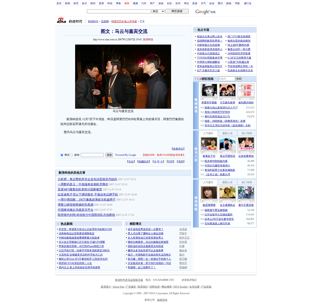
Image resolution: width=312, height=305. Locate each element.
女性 (169, 3)
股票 (101, 3)
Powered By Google (125, 154)
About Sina (118, 286)
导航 (237, 3)
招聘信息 (155, 286)
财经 (93, 3)
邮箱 (228, 3)
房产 (152, 3)
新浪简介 (106, 286)
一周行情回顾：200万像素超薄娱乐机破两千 (87, 199)
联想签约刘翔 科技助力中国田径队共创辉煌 (86, 214)
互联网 (105, 21)
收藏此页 (144, 161)
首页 (59, 3)
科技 (109, 3)
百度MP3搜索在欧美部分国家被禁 (80, 189)
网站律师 (167, 286)
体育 (76, 3)
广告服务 (131, 286)
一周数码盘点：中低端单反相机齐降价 (83, 184)
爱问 (220, 3)
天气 (203, 3)
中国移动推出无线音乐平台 (75, 209)
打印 (170, 161)
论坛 (131, 161)
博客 (118, 3)
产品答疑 (206, 286)
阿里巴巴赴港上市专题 (124, 21)
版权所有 (162, 299)
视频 (135, 3)
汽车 (143, 3)
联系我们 (143, 286)
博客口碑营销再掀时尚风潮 (75, 204)
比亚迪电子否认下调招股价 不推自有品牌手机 (88, 194)
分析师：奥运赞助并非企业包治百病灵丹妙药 (87, 179)
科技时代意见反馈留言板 (129, 279)
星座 (194, 3)
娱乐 (84, 3)
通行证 (248, 3)
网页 (67, 154)
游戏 (160, 3)
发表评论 (178, 148)
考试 (186, 3)
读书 (177, 3)
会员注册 (194, 286)
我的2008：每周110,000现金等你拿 (163, 154)
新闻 (67, 3)
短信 (211, 3)
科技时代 (93, 21)
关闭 (180, 161)
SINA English (180, 286)
